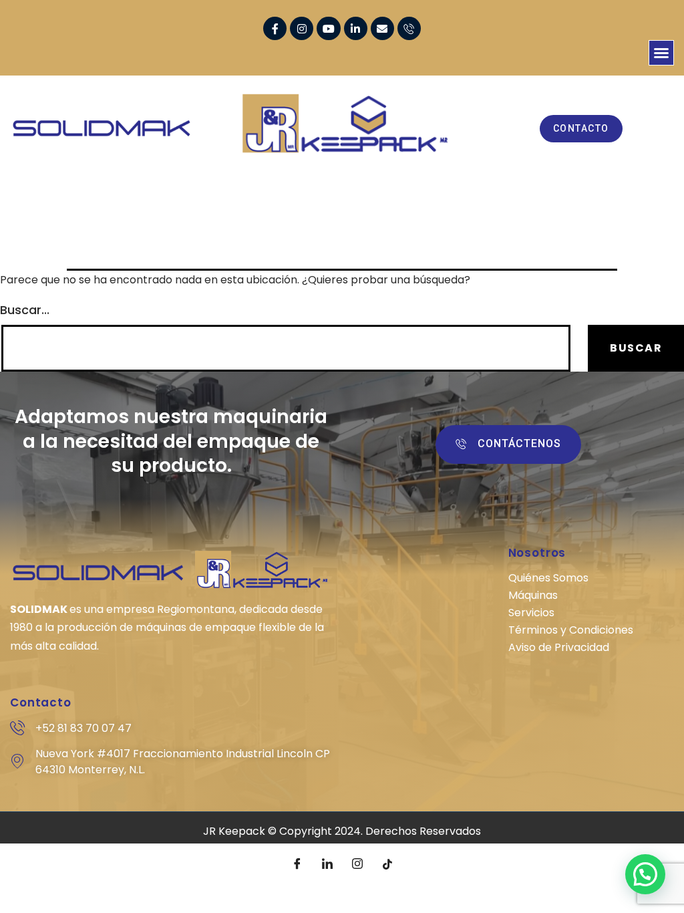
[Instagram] (301, 28)
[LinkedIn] (327, 864)
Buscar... (24, 310)
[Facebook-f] (275, 28)
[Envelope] (382, 28)
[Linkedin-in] (355, 28)
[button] (661, 53)
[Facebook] (297, 864)
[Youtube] (328, 28)
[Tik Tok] (387, 864)
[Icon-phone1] (409, 28)
